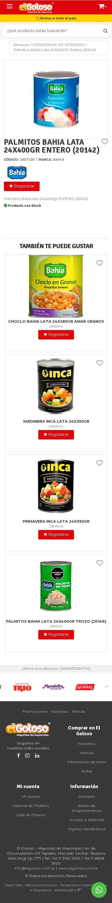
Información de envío (86, 762)
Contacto (86, 796)
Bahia (58, 160)
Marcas (78, 711)
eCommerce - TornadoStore (59, 885)
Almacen (21, 44)
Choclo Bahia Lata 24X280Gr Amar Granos (56, 321)
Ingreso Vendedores (86, 829)
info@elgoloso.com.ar (34, 868)
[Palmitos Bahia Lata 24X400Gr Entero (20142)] (56, 99)
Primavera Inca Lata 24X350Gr (56, 521)
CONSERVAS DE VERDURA (58, 44)
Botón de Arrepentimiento (87, 808)
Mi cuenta (31, 796)
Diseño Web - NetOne (20, 885)
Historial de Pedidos (31, 805)
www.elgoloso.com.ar (78, 868)
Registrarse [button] (24, 186)
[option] (22, 687)
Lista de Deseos (30, 814)
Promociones (34, 711)
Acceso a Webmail (87, 819)
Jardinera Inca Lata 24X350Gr (56, 421)
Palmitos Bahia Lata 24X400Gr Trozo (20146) (56, 621)
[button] (102, 5)
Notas (86, 771)
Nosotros (59, 711)
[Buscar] (105, 31)
